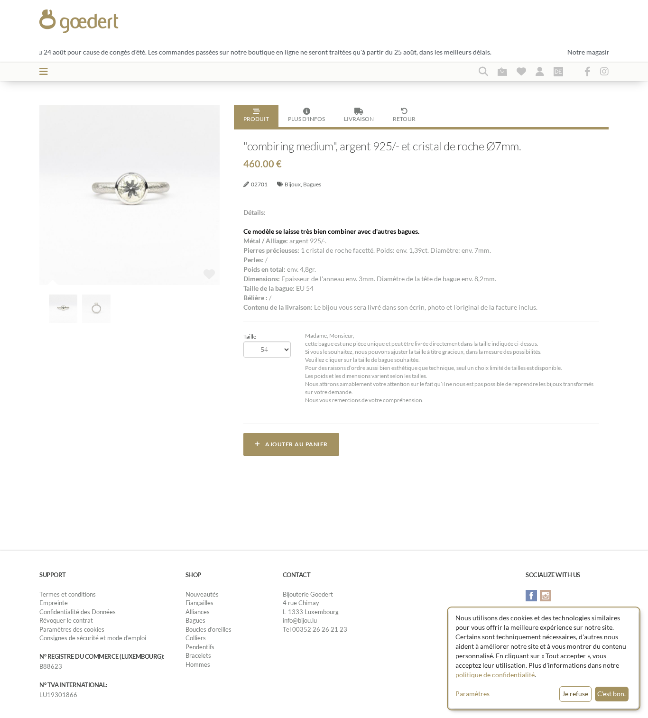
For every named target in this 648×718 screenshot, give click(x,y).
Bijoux (293, 184)
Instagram (545, 595)
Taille (249, 336)
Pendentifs (199, 647)
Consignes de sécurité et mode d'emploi (92, 638)
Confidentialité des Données (77, 612)
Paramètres (472, 694)
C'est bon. (611, 694)
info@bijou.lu (300, 620)
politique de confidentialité (495, 675)
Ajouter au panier (294, 444)
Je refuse (575, 694)
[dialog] (544, 658)
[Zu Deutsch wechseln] (558, 71)
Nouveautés (202, 594)
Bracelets (198, 655)
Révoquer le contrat (66, 620)
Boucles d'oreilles (208, 629)
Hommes (197, 664)
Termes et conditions (67, 594)
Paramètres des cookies (71, 629)
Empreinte (53, 603)
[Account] (540, 71)
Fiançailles (199, 603)
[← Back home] (101, 21)
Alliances (197, 612)
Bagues (312, 184)
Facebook (531, 595)
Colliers (195, 638)
